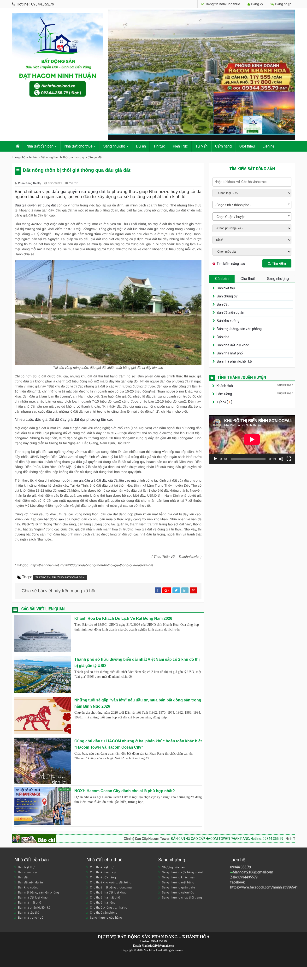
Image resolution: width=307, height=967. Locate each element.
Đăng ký (256, 4)
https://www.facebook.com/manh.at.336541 (264, 887)
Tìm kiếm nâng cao (231, 264)
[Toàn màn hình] (288, 458)
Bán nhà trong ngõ (30, 917)
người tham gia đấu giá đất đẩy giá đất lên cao (95, 480)
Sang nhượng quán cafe (178, 887)
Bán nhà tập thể (28, 912)
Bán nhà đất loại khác (233, 345)
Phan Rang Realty (30, 183)
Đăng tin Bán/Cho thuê (222, 4)
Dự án (141, 146)
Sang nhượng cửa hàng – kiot (182, 872)
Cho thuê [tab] (248, 278)
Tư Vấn (201, 146)
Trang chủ (18, 157)
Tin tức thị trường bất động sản (59, 577)
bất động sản (54, 519)
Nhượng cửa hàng (174, 867)
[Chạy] (215, 458)
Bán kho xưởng (228, 321)
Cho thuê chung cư (103, 872)
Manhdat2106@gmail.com (253, 872)
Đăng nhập (282, 4)
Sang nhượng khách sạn (178, 877)
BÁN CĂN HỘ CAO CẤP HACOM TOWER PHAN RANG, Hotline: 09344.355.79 (190, 839)
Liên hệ (268, 146)
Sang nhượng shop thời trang (182, 897)
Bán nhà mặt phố (230, 353)
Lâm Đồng (224, 394)
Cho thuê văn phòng (104, 912)
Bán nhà (223, 337)
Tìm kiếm (279, 263)
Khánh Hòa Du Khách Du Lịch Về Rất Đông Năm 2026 (123, 618)
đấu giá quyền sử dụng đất (78, 191)
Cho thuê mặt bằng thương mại (111, 887)
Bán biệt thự (226, 288)
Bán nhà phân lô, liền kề (234, 361)
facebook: (238, 882)
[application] (252, 439)
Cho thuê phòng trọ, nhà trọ (108, 907)
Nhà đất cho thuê (78, 146)
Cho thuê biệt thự (101, 867)
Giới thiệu (247, 146)
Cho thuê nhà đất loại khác (108, 892)
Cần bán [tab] (222, 278)
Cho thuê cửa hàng (103, 877)
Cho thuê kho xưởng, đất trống (110, 882)
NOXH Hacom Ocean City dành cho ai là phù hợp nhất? (124, 791)
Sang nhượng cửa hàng (106, 917)
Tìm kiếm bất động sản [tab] (252, 168)
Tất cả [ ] (224, 402)
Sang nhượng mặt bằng (178, 882)
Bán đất (223, 304)
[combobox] (252, 205)
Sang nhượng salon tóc (178, 892)
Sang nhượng (114, 146)
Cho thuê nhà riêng (103, 902)
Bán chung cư (227, 296)
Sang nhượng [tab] (278, 278)
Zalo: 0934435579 (244, 877)
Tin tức (159, 146)
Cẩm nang (223, 146)
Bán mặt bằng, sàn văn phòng (239, 329)
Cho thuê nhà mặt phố (105, 897)
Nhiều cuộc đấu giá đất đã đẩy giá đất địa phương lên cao (64, 420)
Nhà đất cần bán (39, 146)
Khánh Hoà (225, 386)
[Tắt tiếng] (281, 458)
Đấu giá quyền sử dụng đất (35, 205)
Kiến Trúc (180, 146)
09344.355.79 (240, 867)
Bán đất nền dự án (230, 312)
